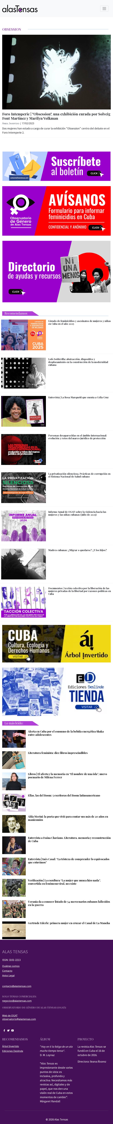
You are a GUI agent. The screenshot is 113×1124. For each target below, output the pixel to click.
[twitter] (8, 1030)
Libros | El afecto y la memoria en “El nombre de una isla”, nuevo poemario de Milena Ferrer (67, 776)
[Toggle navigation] (104, 9)
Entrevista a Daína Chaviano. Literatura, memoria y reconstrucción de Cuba (69, 839)
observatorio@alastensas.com (19, 1019)
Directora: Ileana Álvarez (92, 1061)
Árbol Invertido (10, 123)
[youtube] (12, 1030)
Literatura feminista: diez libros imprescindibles (58, 753)
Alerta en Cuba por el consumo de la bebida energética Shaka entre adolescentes (66, 733)
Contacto (7, 970)
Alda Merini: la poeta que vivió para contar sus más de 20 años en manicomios (68, 818)
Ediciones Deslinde (12, 1051)
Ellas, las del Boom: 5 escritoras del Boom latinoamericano (64, 795)
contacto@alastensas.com (16, 986)
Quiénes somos (11, 966)
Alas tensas (15, 951)
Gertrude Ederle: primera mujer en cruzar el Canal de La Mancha (69, 923)
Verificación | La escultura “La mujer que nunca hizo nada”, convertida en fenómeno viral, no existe (64, 882)
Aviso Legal (8, 975)
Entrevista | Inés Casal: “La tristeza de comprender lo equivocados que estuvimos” (68, 861)
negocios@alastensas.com (17, 1000)
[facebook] (4, 1030)
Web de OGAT (10, 1015)
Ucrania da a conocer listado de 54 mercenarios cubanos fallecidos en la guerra (69, 903)
